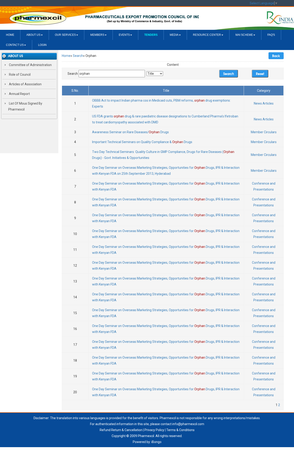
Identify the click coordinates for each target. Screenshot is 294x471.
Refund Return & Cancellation (121, 430)
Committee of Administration (30, 65)
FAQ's (271, 34)
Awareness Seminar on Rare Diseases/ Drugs (130, 132)
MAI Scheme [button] (244, 34)
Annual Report (19, 94)
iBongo (156, 442)
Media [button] (174, 34)
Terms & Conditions (180, 430)
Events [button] (124, 34)
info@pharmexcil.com (188, 424)
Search (78, 56)
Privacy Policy (154, 430)
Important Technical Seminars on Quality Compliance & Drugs (142, 142)
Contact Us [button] (15, 45)
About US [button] (33, 34)
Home (10, 34)
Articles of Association (25, 84)
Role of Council (19, 74)
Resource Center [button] (207, 34)
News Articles (264, 103)
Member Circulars (264, 132)
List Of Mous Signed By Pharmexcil (25, 106)
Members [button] (97, 34)
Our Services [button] (65, 34)
